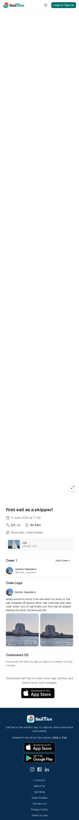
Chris (55, 737)
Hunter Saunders (25, 592)
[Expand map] (72, 487)
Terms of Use (39, 815)
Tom (64, 737)
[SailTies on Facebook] (39, 769)
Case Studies (40, 797)
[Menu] (45, 5)
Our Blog (39, 791)
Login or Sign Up (63, 5)
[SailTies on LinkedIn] (47, 769)
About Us (39, 786)
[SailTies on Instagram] (32, 769)
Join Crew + (62, 560)
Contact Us (39, 803)
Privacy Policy (39, 809)
